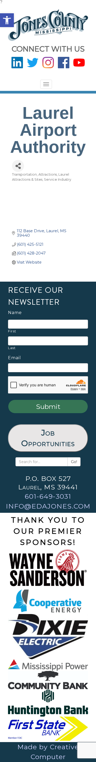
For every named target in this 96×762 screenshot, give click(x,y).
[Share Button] (18, 166)
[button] (7, 20)
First (12, 331)
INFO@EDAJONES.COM (48, 506)
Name (15, 313)
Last (12, 348)
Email (14, 358)
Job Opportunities (48, 438)
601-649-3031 (48, 496)
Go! (74, 461)
